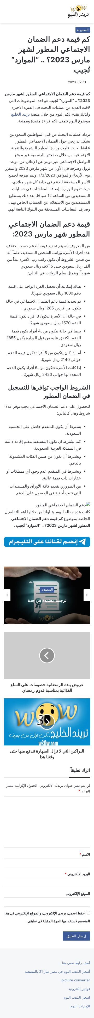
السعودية (83, 30)
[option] (47, 595)
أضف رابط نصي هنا (76, 963)
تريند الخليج (20, 114)
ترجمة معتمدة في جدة (47, 600)
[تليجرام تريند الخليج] (47, 541)
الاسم (84, 854)
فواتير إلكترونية (79, 989)
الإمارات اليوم (80, 1006)
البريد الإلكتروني (77, 874)
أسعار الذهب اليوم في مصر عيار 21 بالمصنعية (57, 971)
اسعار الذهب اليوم (77, 997)
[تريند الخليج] (78, 11)
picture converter (76, 980)
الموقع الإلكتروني (78, 893)
